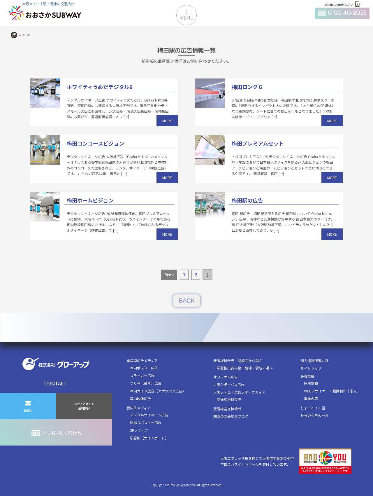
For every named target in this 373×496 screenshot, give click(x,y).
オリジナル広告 (225, 376)
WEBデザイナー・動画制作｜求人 (330, 390)
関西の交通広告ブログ (230, 416)
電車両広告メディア (142, 360)
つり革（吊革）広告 (145, 382)
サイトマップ (310, 368)
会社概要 (307, 375)
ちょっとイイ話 (312, 407)
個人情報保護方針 (314, 360)
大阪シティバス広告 (228, 384)
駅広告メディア (138, 407)
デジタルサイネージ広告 (149, 414)
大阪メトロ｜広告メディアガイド (239, 392)
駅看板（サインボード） (149, 437)
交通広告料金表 (229, 399)
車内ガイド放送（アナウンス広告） (158, 390)
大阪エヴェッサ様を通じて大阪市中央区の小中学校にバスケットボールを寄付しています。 (257, 461)
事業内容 (311, 398)
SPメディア (139, 430)
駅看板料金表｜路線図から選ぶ (237, 360)
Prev (169, 274)
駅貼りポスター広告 (145, 422)
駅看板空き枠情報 (227, 408)
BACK (186, 300)
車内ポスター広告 (144, 367)
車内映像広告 (140, 398)
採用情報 (311, 382)
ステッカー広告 (142, 375)
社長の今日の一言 (314, 415)
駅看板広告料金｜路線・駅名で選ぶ (245, 367)
